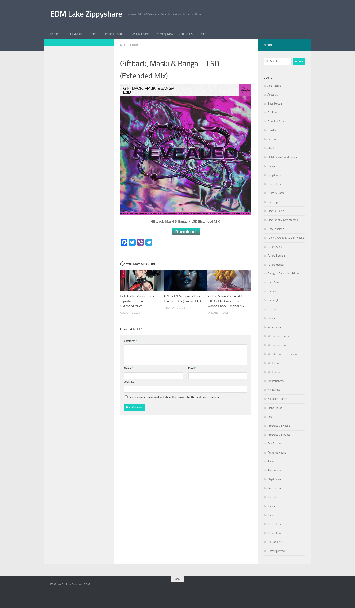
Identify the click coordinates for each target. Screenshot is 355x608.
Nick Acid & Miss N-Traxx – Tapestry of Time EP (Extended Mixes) (138, 301)
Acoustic (272, 94)
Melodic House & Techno (282, 354)
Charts (271, 148)
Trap (270, 515)
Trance (271, 506)
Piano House (274, 408)
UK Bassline (274, 542)
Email (192, 368)
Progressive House (278, 425)
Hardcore (272, 291)
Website (129, 382)
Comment (130, 340)
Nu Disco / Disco (277, 399)
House (271, 318)
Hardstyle (273, 300)
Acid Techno (129, 45)
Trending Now (164, 34)
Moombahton (275, 381)
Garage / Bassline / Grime (283, 273)
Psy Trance (274, 443)
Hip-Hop (272, 309)
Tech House (274, 488)
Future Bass (274, 247)
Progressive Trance (278, 434)
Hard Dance (274, 282)
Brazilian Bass (276, 121)
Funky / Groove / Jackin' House (285, 238)
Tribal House (274, 524)
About (94, 34)
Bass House (274, 103)
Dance (271, 166)
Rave (270, 461)
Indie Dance (274, 327)
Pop (269, 416)
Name (128, 368)
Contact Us (186, 34)
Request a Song (113, 34)
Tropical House (276, 533)
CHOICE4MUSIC (74, 34)
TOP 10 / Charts (139, 34)
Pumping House (276, 452)
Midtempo (273, 372)
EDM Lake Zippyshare (86, 14)
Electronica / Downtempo (282, 220)
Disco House (274, 184)
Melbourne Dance (277, 345)
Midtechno (273, 363)
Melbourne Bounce (278, 336)
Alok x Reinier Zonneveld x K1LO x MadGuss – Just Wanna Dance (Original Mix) (226, 301)
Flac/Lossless (275, 229)
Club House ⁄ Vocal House (282, 157)
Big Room (273, 112)
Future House (275, 264)
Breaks (271, 130)
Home (54, 34)
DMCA (202, 34)
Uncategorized (276, 551)
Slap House (274, 479)
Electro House (275, 211)
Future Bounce (276, 255)
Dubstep (272, 202)
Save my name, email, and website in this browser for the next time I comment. (174, 397)
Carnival (272, 139)
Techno (271, 497)
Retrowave (274, 470)
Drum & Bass (275, 193)
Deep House (274, 175)
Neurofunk (273, 390)
